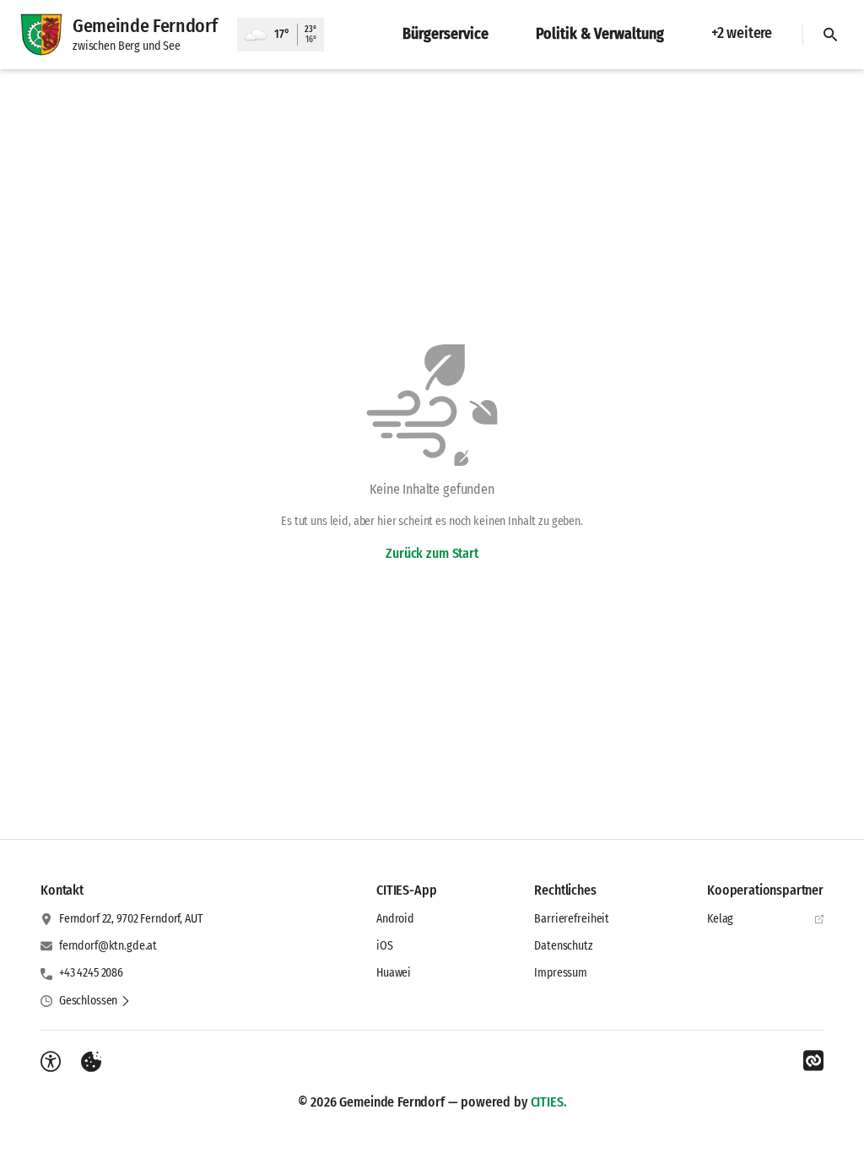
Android (395, 919)
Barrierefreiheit (571, 919)
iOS (384, 946)
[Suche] (830, 34)
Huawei (393, 973)
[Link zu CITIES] (813, 1061)
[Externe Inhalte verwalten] (91, 1062)
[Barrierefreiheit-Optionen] (50, 1062)
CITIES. (549, 1102)
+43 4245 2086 (91, 973)
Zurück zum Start (432, 553)
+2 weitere (741, 33)
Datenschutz (563, 946)
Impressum (560, 973)
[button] (95, 1001)
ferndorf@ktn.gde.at (108, 946)
